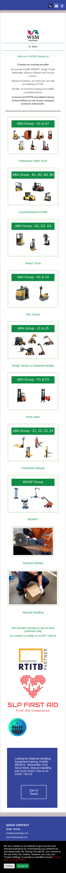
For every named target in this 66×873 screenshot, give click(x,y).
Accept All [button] (22, 866)
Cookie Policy (19, 860)
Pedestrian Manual (33, 468)
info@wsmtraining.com (17, 833)
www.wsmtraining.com (17, 837)
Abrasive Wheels (33, 563)
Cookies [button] (9, 866)
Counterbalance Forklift (33, 212)
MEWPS (33, 519)
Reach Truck (33, 263)
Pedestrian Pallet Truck (33, 160)
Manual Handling (33, 612)
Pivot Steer (33, 417)
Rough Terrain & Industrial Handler (33, 365)
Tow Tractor (33, 314)
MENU (34, 47)
